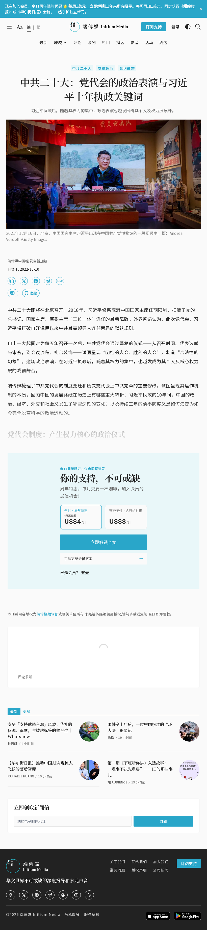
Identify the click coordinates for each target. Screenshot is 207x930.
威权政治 (105, 68)
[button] (58, 42)
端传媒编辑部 (47, 613)
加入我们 (161, 861)
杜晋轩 (12, 743)
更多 (27, 711)
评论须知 (25, 676)
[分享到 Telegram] (48, 281)
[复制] (12, 281)
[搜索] (196, 27)
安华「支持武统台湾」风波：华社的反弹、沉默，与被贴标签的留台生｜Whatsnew (40, 730)
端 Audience (117, 782)
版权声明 (139, 869)
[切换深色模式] (186, 27)
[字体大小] (20, 27)
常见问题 (117, 869)
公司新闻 (161, 869)
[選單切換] (65, 42)
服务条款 (92, 914)
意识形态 (127, 68)
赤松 (111, 737)
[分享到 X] (24, 281)
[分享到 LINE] (60, 281)
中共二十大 (82, 68)
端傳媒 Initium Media (40, 914)
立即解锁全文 (103, 542)
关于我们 (117, 861)
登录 (85, 572)
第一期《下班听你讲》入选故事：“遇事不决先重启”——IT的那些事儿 (140, 769)
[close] (201, 9)
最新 (14, 711)
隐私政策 (72, 914)
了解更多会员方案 (78, 558)
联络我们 (139, 861)
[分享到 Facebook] (36, 281)
